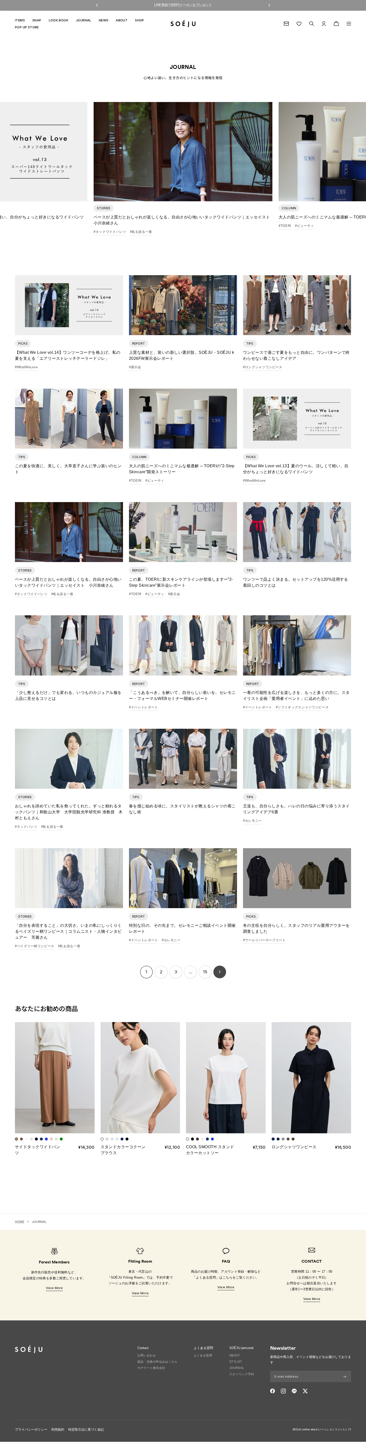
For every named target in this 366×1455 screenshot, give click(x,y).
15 (205, 971)
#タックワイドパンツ (110, 232)
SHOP (139, 20)
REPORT (138, 343)
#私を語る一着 (141, 232)
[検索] (311, 23)
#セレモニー (252, 821)
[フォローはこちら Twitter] (305, 1391)
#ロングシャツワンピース (262, 367)
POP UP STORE (27, 27)
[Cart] (336, 23)
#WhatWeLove (26, 367)
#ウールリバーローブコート (264, 940)
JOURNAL (83, 20)
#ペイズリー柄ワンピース (34, 946)
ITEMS (20, 20)
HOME (19, 1222)
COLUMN (289, 208)
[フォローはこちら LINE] (294, 1391)
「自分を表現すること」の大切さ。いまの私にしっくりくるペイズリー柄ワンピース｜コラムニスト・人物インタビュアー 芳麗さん (68, 931)
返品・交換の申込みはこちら (157, 1361)
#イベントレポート (143, 707)
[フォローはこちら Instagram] (283, 1391)
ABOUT (121, 20)
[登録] (344, 1376)
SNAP (36, 20)
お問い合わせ (146, 1355)
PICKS (23, 343)
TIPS (249, 343)
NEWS (104, 20)
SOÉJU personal (241, 1348)
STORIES (103, 208)
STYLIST (235, 1361)
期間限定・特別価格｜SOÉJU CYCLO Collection (183, 5)
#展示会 (135, 367)
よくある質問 (203, 1355)
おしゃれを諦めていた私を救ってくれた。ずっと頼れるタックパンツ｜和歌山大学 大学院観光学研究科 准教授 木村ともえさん (69, 812)
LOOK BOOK (59, 20)
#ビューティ (304, 226)
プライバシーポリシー (31, 1429)
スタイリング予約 (241, 1374)
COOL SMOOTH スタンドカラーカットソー (210, 1150)
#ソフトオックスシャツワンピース (302, 707)
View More (54, 1288)
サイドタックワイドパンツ (37, 1150)
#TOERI (285, 226)
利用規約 (57, 1429)
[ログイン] (324, 23)
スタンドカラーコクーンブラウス (123, 1150)
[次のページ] (219, 972)
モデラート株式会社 (151, 1368)
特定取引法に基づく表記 (86, 1429)
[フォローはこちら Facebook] (273, 1391)
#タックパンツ (26, 827)
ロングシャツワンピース (294, 1147)
